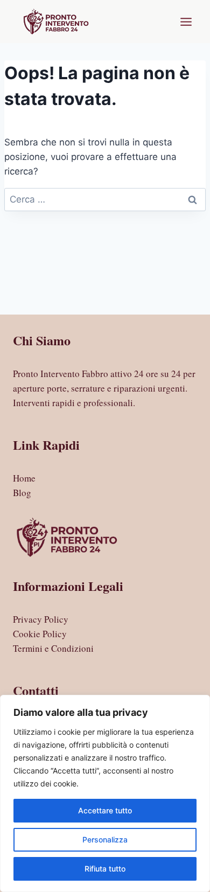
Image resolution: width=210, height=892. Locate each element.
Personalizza (105, 839)
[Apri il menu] (185, 21)
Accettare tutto (105, 810)
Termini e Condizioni (53, 648)
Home (24, 478)
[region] (105, 793)
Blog (22, 492)
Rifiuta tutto (105, 868)
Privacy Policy (40, 619)
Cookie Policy (40, 634)
